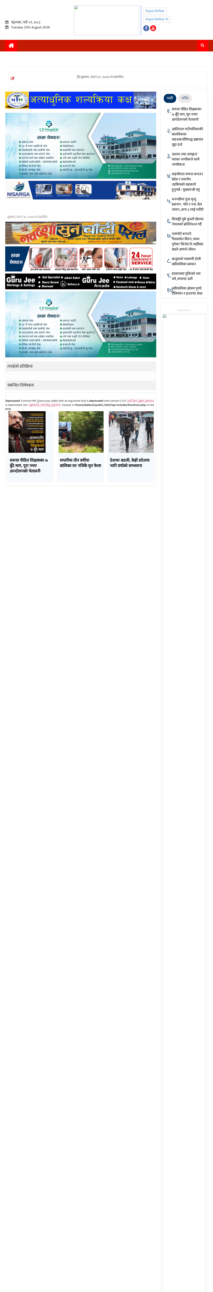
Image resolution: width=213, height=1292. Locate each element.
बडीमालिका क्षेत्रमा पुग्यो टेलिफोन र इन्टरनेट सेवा (187, 291)
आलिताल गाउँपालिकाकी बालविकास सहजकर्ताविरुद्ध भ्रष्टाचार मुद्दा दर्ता (187, 137)
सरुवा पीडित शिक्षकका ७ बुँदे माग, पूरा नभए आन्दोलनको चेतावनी (186, 114)
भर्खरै (170, 98)
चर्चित (185, 98)
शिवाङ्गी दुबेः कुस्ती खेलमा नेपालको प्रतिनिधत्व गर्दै (187, 221)
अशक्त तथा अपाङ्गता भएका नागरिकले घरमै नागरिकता (185, 159)
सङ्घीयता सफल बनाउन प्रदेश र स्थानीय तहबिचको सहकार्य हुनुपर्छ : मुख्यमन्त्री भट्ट (187, 182)
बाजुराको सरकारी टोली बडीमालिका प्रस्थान (186, 261)
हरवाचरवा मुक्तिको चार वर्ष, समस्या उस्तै (186, 276)
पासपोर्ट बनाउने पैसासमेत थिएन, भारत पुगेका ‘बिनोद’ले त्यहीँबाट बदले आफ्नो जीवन (187, 242)
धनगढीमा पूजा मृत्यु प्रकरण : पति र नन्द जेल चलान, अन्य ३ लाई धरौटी (187, 204)
